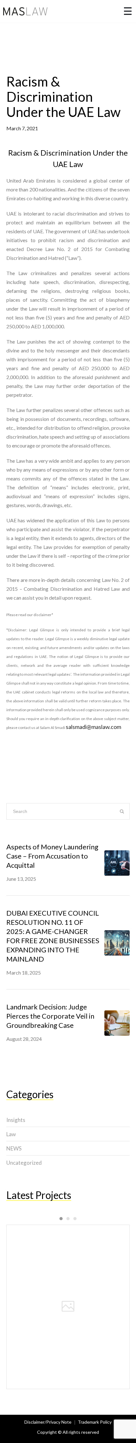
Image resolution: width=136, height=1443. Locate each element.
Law (11, 1134)
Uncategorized (24, 1162)
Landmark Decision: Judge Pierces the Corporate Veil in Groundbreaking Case (50, 1015)
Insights (15, 1120)
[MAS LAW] (25, 11)
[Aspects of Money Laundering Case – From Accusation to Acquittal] (117, 862)
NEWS (14, 1148)
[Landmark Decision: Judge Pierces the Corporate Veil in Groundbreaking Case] (117, 1022)
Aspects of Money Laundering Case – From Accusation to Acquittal (52, 855)
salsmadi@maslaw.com (93, 726)
